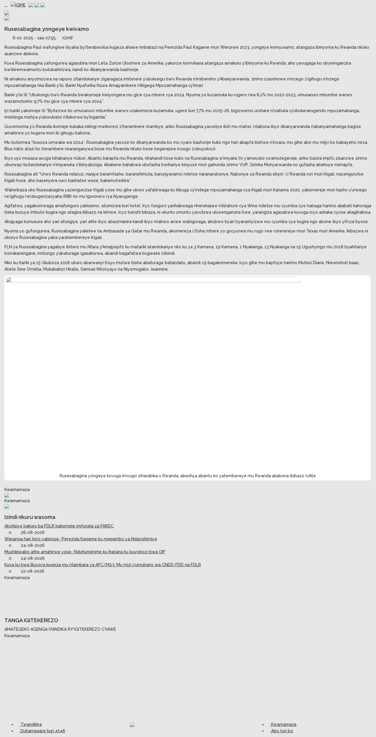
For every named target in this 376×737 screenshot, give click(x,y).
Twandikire (30, 724)
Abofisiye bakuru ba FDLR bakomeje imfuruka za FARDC (59, 526)
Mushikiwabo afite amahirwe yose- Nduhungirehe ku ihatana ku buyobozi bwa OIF (84, 551)
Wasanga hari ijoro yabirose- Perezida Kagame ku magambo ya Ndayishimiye (80, 539)
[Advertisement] (188, 595)
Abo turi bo (281, 730)
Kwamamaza (283, 724)
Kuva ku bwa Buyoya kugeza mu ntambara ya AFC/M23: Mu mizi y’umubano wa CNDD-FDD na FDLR (102, 564)
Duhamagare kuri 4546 (42, 730)
